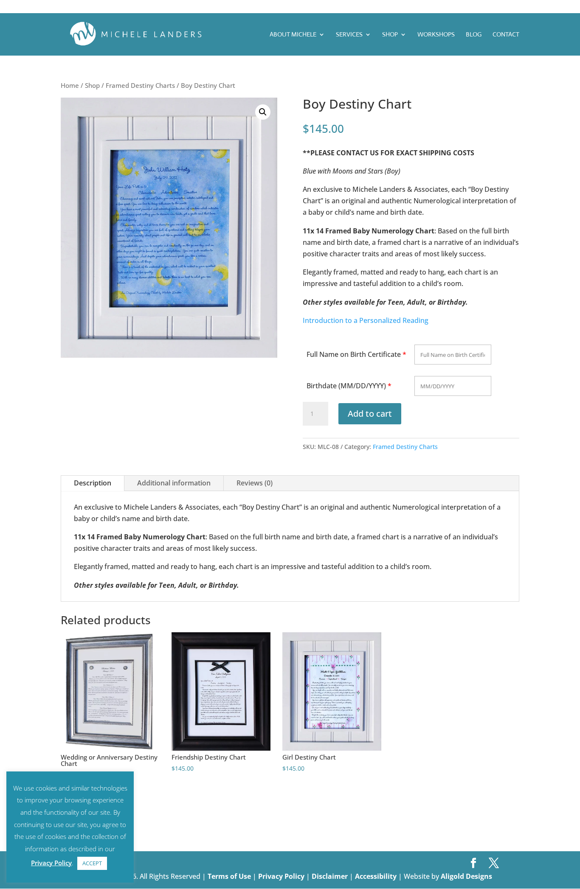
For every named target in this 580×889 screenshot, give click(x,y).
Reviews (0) (255, 483)
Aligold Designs (466, 876)
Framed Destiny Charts (140, 85)
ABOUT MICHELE (293, 34)
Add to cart (370, 413)
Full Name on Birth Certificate (354, 354)
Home (70, 85)
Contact (506, 34)
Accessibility (376, 876)
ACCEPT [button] (92, 863)
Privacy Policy (282, 876)
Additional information (174, 483)
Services (349, 34)
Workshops (436, 34)
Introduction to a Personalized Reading (365, 320)
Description (92, 483)
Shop (390, 34)
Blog (473, 34)
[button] (262, 112)
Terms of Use (229, 876)
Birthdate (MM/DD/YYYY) (346, 385)
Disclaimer (330, 876)
